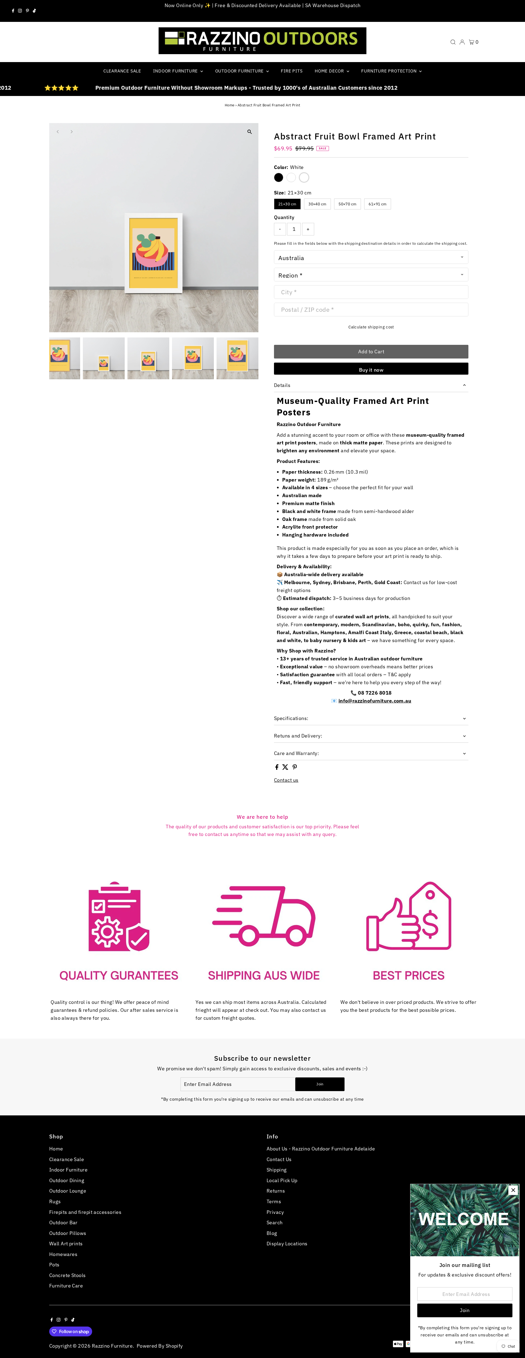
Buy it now (371, 370)
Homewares (63, 1254)
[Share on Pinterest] (295, 768)
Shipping (277, 1170)
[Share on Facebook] (277, 768)
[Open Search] (453, 42)
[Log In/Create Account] (462, 42)
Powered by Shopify (160, 1346)
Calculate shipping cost (371, 327)
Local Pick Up (282, 1180)
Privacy (275, 1212)
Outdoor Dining (66, 1180)
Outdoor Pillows (67, 1233)
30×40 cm (317, 204)
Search (275, 1222)
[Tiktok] (34, 11)
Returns (276, 1191)
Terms (274, 1201)
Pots (54, 1264)
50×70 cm (348, 204)
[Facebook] (13, 11)
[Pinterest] (27, 11)
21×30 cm (287, 204)
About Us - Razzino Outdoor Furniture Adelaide (321, 1149)
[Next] (71, 132)
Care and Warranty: (296, 753)
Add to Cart (371, 351)
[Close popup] (513, 1190)
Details (282, 385)
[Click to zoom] (249, 132)
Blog (272, 1233)
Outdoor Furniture (240, 71)
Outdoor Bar (63, 1222)
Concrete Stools (67, 1275)
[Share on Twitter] (286, 768)
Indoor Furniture (176, 71)
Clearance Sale (122, 71)
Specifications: (291, 718)
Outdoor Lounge (67, 1191)
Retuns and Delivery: (298, 736)
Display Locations (287, 1243)
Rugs (55, 1201)
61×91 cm (378, 204)
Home (230, 105)
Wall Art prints (66, 1243)
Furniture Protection (389, 71)
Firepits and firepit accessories (85, 1212)
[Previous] (58, 132)
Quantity (284, 217)
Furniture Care (66, 1286)
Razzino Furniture (112, 1346)
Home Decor (330, 71)
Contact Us (279, 1159)
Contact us (286, 780)
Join (319, 1084)
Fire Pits (291, 71)
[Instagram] (20, 11)
